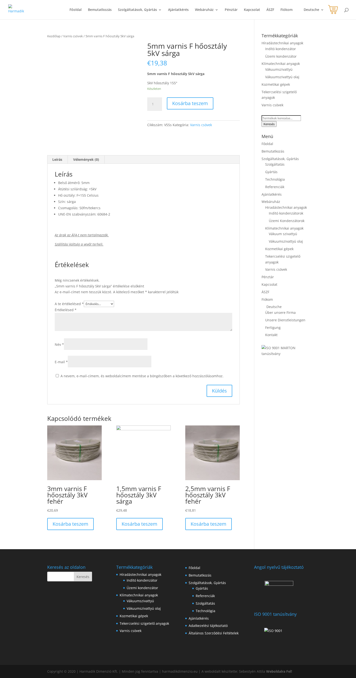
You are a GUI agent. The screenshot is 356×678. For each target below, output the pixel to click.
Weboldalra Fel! (279, 671)
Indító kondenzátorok (286, 213)
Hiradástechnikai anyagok (286, 207)
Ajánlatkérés (178, 10)
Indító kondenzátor (280, 48)
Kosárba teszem (190, 103)
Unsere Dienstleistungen (285, 320)
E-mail (61, 362)
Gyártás (271, 172)
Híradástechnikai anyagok (282, 43)
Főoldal (76, 10)
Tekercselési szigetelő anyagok (144, 623)
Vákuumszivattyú (279, 69)
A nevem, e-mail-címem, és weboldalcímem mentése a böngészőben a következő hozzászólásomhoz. (142, 376)
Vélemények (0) (86, 159)
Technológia (275, 179)
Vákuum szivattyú (283, 233)
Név (59, 344)
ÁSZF (270, 10)
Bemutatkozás (100, 10)
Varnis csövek (73, 36)
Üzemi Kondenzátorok (286, 220)
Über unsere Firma (280, 312)
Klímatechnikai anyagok (281, 63)
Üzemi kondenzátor (281, 56)
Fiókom (286, 10)
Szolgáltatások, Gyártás (137, 10)
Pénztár (231, 10)
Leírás (57, 159)
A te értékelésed (69, 303)
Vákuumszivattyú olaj (282, 77)
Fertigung (273, 327)
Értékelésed (66, 310)
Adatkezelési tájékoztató (208, 625)
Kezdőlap (54, 36)
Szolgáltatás (275, 164)
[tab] (57, 159)
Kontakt (271, 334)
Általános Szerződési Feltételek (214, 633)
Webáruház (204, 10)
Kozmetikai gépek (276, 84)
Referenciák (274, 187)
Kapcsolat (252, 10)
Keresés (269, 124)
